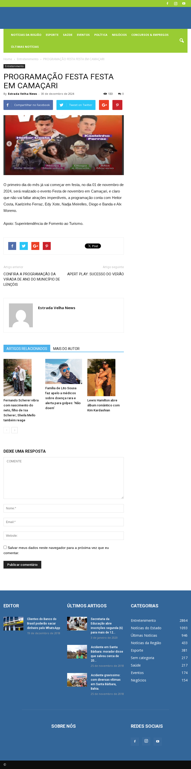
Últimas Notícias (25, 46)
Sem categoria (142, 657)
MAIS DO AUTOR (66, 349)
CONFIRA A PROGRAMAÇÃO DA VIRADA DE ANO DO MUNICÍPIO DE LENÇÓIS (31, 279)
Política (100, 35)
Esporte (52, 35)
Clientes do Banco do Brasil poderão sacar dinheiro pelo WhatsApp (43, 623)
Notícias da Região (26, 35)
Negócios (119, 35)
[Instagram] (175, 3)
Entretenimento (14, 66)
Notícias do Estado (146, 627)
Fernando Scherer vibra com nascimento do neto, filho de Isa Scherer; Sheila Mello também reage (21, 410)
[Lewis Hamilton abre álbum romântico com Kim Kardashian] (105, 377)
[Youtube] (184, 3)
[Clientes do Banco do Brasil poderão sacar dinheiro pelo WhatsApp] (13, 623)
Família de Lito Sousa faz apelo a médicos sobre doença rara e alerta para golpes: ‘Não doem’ (63, 398)
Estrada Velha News (22, 94)
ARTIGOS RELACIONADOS (26, 349)
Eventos (83, 35)
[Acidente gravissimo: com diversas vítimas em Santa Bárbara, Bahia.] (77, 680)
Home (7, 59)
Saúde (67, 35)
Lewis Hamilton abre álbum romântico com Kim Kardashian (103, 405)
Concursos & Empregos (150, 35)
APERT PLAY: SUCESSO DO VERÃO (95, 274)
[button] (182, 41)
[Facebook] (167, 3)
